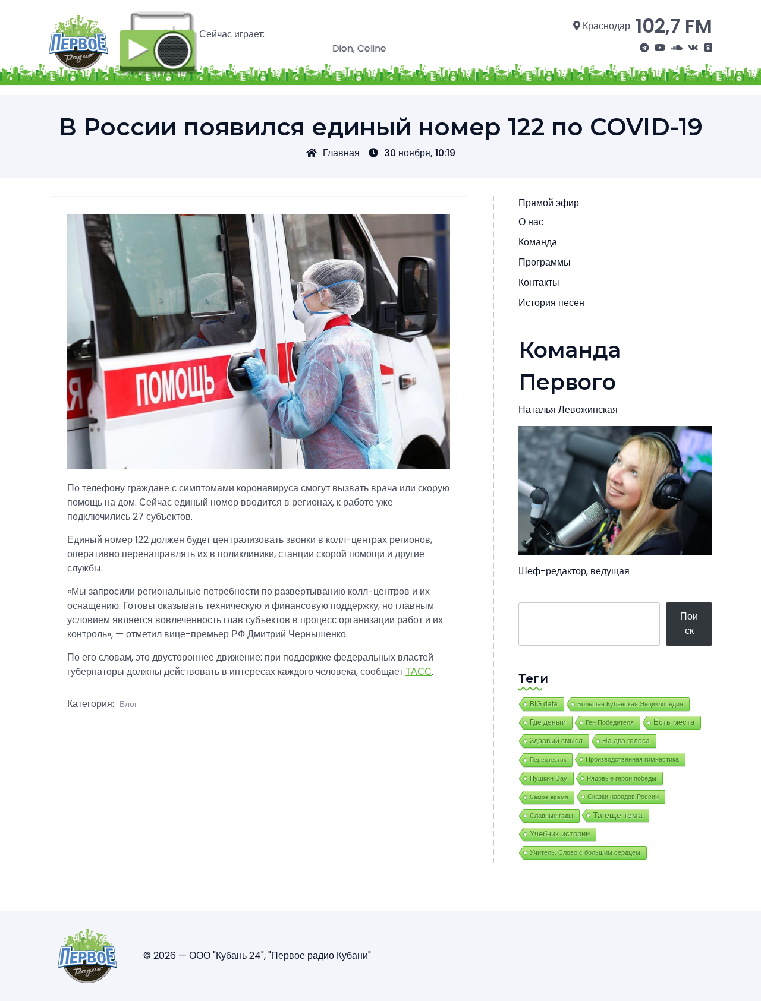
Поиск (689, 623)
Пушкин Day (548, 778)
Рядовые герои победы (621, 778)
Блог (128, 704)
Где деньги (548, 722)
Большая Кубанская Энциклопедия (630, 704)
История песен (551, 303)
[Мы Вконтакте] (693, 48)
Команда (537, 242)
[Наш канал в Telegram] (644, 48)
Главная (341, 153)
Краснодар (605, 26)
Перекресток (548, 759)
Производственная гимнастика (632, 759)
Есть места (673, 722)
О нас (530, 222)
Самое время (549, 797)
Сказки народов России (623, 796)
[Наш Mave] (677, 48)
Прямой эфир (548, 203)
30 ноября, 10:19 (419, 153)
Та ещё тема (618, 815)
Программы (544, 262)
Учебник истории (560, 833)
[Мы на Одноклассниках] (708, 48)
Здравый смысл (556, 741)
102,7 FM (674, 25)
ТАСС (418, 671)
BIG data (544, 704)
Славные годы (551, 815)
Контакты (538, 282)
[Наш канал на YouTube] (660, 48)
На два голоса (626, 740)
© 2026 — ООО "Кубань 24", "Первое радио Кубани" (257, 955)
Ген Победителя (610, 722)
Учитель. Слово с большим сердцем (585, 852)
